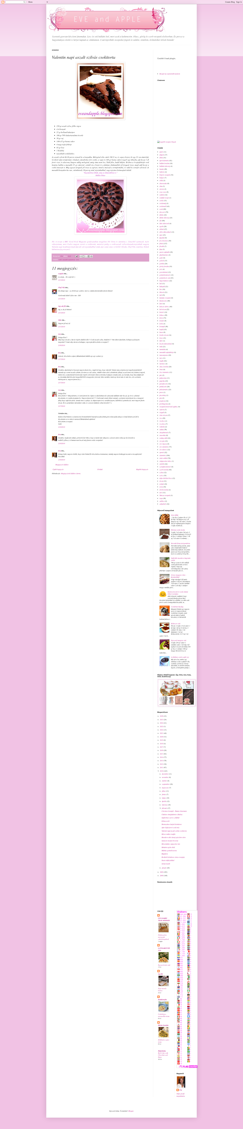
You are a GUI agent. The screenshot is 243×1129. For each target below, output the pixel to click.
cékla (161, 180)
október (164, 781)
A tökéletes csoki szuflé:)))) (180, 657)
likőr (161, 341)
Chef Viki (61, 287)
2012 (162, 764)
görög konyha (164, 266)
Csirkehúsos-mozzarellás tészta (163, 1015)
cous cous (162, 192)
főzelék (161, 246)
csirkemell (162, 206)
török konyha (163, 490)
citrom (161, 189)
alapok (161, 155)
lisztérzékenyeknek (165, 344)
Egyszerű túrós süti (164, 965)
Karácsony (163, 301)
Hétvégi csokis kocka (178, 530)
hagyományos (164, 281)
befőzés (161, 172)
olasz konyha (163, 366)
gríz (160, 269)
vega (161, 498)
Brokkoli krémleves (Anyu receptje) (173, 857)
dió (160, 220)
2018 (162, 743)
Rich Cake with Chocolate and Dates (163, 1055)
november (165, 777)
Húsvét (161, 292)
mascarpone (163, 355)
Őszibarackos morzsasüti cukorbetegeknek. (163, 937)
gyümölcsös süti (164, 278)
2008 (162, 875)
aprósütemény (164, 160)
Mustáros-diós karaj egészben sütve (174, 837)
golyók (161, 260)
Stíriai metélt (166, 864)
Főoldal (100, 469)
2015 (162, 754)
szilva (161, 472)
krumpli (162, 326)
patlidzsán (162, 386)
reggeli (161, 412)
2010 (162, 771)
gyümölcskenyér (164, 275)
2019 (162, 740)
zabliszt (162, 501)
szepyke (60, 273)
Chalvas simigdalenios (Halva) (172, 814)
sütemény (162, 455)
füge (160, 249)
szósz (161, 475)
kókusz (161, 315)
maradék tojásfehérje (69, 259)
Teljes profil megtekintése (180, 1094)
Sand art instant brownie (170, 841)
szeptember (166, 784)
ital (160, 295)
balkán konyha (164, 163)
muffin (161, 361)
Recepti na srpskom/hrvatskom (169, 74)
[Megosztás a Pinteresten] (91, 256)
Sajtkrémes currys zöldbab (170, 817)
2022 (162, 730)
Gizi (59, 334)
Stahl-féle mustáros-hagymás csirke (181, 559)
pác (160, 375)
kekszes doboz (164, 306)
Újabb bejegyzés (58, 469)
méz (160, 358)
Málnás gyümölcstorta (169, 850)
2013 (162, 760)
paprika (162, 381)
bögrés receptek (164, 175)
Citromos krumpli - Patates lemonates (174, 811)
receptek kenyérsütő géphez (168, 406)
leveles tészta (163, 335)
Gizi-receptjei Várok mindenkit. (164, 919)
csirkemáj (162, 203)
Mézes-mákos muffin (168, 834)
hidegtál (162, 286)
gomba (161, 263)
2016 (162, 750)
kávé (160, 303)
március (165, 805)
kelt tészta (162, 309)
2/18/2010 (61, 427)
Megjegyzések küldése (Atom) (71, 473)
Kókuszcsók (165, 821)
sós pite (162, 441)
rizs (160, 418)
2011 (162, 767)
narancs (162, 363)
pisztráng (162, 395)
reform (161, 409)
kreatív (161, 321)
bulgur (161, 177)
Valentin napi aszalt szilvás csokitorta (174, 831)
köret (161, 318)
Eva (59, 353)
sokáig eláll (163, 438)
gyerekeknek (163, 272)
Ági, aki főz (62, 306)
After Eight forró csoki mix (170, 827)
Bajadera (165, 854)
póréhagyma (163, 404)
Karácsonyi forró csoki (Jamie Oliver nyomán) (178, 593)
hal (160, 283)
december (165, 774)
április (164, 801)
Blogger (130, 1111)
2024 (162, 723)
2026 (162, 716)
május (164, 798)
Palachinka (162, 1051)
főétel (161, 243)
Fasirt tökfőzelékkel (168, 860)
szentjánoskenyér (165, 467)
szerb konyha (163, 469)
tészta (161, 481)
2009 (162, 872)
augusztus (165, 787)
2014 (162, 757)
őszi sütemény (164, 372)
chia (160, 186)
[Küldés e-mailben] (80, 256)
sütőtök (161, 464)
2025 (162, 719)
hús (160, 289)
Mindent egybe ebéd (168, 847)
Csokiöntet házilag (177, 606)
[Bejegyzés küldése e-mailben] (76, 256)
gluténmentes (163, 255)
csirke (161, 200)
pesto (161, 392)
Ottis (59, 320)
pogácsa (162, 401)
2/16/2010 (61, 345)
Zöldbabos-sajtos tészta (163, 1041)
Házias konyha (163, 1025)
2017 (162, 747)
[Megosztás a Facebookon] (88, 256)
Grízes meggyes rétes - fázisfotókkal (178, 576)
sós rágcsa (163, 444)
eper (160, 235)
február (164, 808)
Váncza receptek (164, 495)
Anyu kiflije (174, 515)
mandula (162, 349)
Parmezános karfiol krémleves (172, 824)
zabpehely (162, 504)
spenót (161, 452)
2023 (162, 726)
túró (160, 492)
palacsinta (162, 378)
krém (161, 323)
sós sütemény (163, 447)
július (164, 791)
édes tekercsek (164, 223)
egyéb (161, 226)
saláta (161, 429)
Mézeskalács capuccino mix (171, 844)
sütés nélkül (163, 458)
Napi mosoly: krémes (162, 989)
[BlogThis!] (83, 256)
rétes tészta (163, 415)
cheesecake (163, 183)
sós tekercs (163, 449)
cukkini (161, 195)
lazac (161, 332)
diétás (161, 215)
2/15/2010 (61, 280)
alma (161, 157)
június (164, 794)
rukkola (162, 427)
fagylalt (161, 238)
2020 (162, 736)
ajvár (161, 152)
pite (160, 398)
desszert (162, 212)
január (164, 868)
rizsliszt (162, 421)
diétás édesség (164, 217)
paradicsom (163, 384)
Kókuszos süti (175, 623)
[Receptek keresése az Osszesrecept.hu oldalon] (166, 142)
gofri (161, 258)
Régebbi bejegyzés (142, 469)
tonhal (161, 484)
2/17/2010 (61, 359)
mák (160, 346)
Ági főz (160, 974)
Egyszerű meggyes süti (178, 640)
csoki (60, 259)
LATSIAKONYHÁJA (164, 949)
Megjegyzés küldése (61, 464)
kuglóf (161, 329)
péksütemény (163, 389)
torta (77, 259)
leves (161, 338)
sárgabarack (163, 432)
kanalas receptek (165, 298)
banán (161, 169)
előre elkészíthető (165, 232)
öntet (161, 369)
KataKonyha (162, 999)
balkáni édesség (164, 166)
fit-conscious (163, 241)
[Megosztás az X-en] (86, 256)
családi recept (164, 198)
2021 (162, 733)
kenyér (161, 312)
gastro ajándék (164, 252)
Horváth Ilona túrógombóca (180, 543)
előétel (161, 229)
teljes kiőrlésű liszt (165, 478)
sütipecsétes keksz (165, 461)
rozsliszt (162, 424)
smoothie (162, 435)
